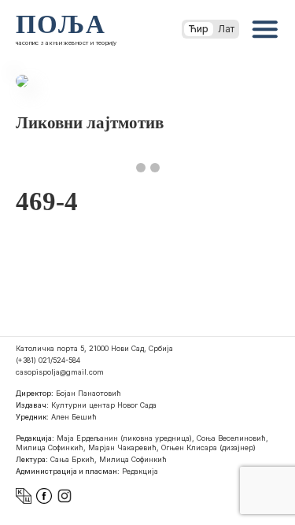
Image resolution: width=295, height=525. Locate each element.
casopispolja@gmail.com (60, 372)
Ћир (198, 29)
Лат (226, 29)
